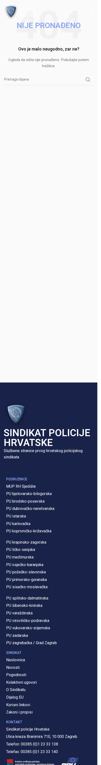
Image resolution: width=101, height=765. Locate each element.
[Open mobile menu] (91, 12)
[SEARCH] (88, 79)
